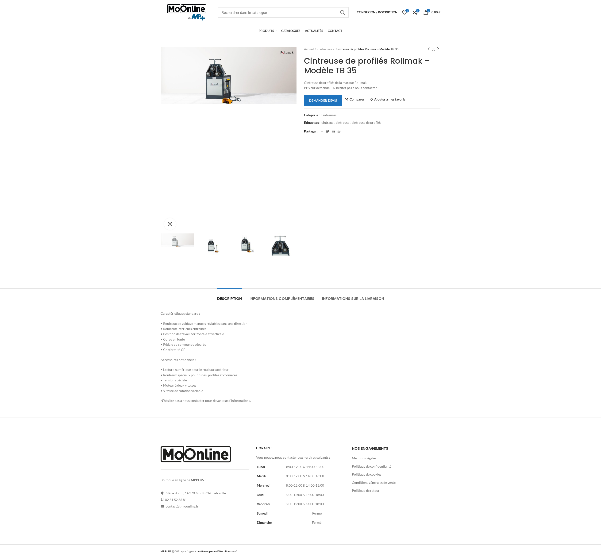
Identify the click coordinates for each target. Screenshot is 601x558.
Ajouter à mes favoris (389, 99)
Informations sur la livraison (353, 298)
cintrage (327, 122)
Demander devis (323, 100)
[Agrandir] (170, 224)
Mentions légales (364, 458)
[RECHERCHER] (342, 12)
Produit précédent (428, 49)
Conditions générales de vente (374, 482)
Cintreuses (324, 49)
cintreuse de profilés (366, 122)
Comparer (357, 99)
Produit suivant (438, 49)
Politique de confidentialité (371, 466)
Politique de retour (366, 490)
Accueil (309, 49)
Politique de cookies (366, 474)
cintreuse (342, 122)
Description (229, 298)
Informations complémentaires (282, 298)
